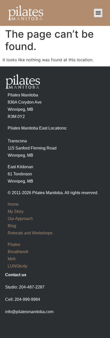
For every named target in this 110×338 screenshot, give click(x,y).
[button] (98, 13)
